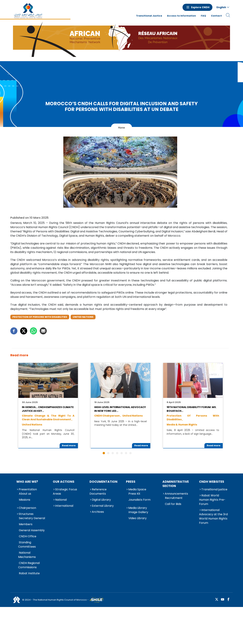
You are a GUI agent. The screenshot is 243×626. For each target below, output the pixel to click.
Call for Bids (173, 504)
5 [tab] (121, 453)
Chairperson (27, 508)
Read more (69, 445)
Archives (98, 512)
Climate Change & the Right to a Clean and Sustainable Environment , (48, 417)
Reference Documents (98, 491)
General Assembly (32, 530)
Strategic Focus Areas (65, 491)
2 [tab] (108, 453)
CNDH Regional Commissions (29, 565)
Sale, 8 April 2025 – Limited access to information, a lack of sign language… (193, 431)
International (64, 506)
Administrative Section (175, 484)
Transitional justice (214, 489)
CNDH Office (27, 536)
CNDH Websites (211, 482)
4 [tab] (117, 453)
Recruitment (174, 498)
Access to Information (181, 15)
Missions (24, 500)
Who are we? (27, 482)
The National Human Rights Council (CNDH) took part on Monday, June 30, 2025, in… (48, 433)
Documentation (103, 482)
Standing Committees (27, 544)
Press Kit (134, 494)
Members (25, 524)
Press (130, 482)
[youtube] (222, 599)
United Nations (83, 317)
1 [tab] (104, 453)
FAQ (203, 15)
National (61, 500)
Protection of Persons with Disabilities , (193, 417)
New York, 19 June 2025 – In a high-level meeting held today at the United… (120, 423)
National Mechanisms (27, 555)
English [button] (221, 7)
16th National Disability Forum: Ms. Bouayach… (191, 408)
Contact (216, 15)
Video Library (137, 518)
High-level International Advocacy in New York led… (120, 408)
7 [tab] (130, 453)
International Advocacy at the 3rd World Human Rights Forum (213, 516)
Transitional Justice (149, 15)
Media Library (137, 508)
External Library (103, 506)
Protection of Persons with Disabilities (39, 317)
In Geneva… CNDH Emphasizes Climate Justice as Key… (47, 408)
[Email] (43, 330)
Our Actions (63, 482)
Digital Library (101, 500)
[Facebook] (13, 330)
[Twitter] (23, 330)
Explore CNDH (200, 7)
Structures (26, 514)
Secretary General (32, 518)
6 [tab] (126, 453)
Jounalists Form (139, 500)
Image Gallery (138, 512)
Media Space (137, 489)
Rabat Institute (29, 573)
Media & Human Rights (182, 424)
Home (121, 127)
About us (25, 494)
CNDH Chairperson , (107, 415)
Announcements (176, 494)
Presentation (28, 489)
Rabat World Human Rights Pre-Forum (212, 499)
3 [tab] (113, 453)
